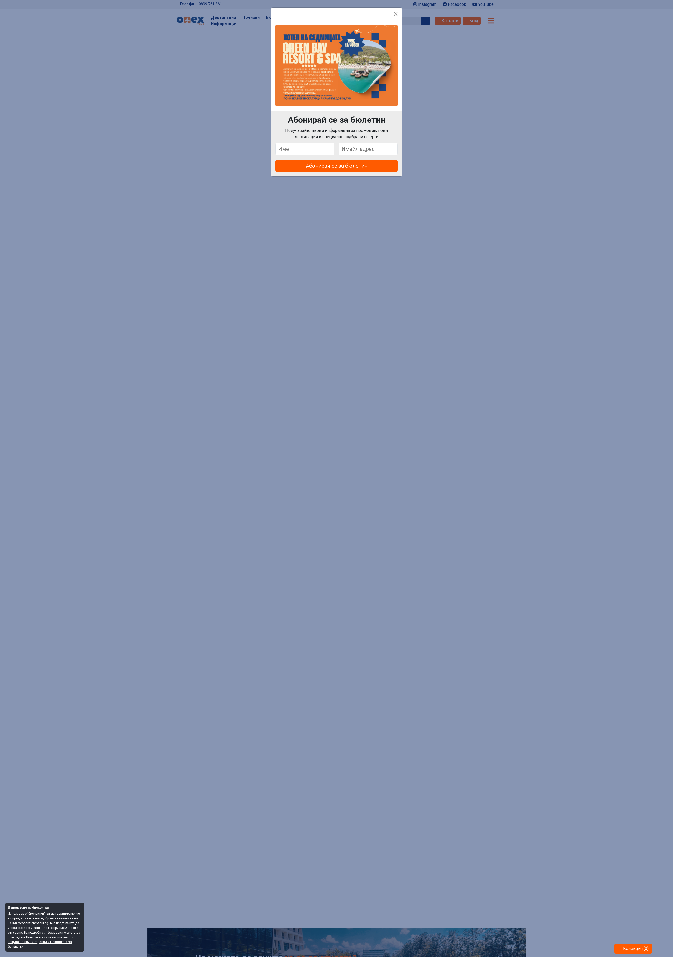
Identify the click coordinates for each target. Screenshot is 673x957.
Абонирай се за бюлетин (337, 166)
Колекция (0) (635, 948)
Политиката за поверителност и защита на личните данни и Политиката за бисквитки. (41, 942)
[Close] (395, 14)
